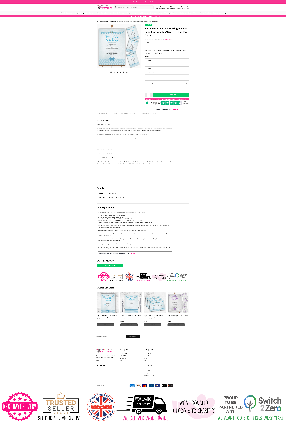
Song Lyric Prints (156, 13)
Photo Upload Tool (194, 13)
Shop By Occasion (66, 13)
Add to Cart (171, 95)
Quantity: (147, 56)
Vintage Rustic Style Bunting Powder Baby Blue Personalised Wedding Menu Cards (130, 316)
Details (114, 114)
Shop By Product (118, 13)
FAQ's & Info (207, 13)
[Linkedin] (123, 72)
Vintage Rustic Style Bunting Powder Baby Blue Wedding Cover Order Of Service (107, 316)
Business (183, 13)
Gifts (97, 13)
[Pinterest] (126, 72)
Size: (146, 64)
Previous (94, 309)
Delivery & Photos (128, 114)
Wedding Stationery (171, 13)
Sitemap (122, 363)
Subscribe (132, 336)
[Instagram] (101, 365)
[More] (87, 13)
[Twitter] (120, 72)
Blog (224, 13)
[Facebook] (111, 72)
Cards (91, 13)
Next (191, 309)
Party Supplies (106, 13)
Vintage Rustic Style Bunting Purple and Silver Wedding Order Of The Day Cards (178, 316)
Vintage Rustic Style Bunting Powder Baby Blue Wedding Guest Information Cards (154, 316)
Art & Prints (144, 13)
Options (105, 325)
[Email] (114, 72)
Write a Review (168, 39)
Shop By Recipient (81, 13)
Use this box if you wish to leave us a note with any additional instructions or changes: (167, 83)
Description (102, 114)
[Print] (117, 72)
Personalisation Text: (150, 72)
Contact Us (217, 13)
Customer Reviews (148, 114)
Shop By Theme (132, 13)
